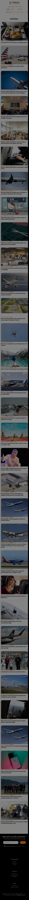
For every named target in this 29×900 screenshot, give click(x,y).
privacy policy (22, 461)
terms (17, 461)
